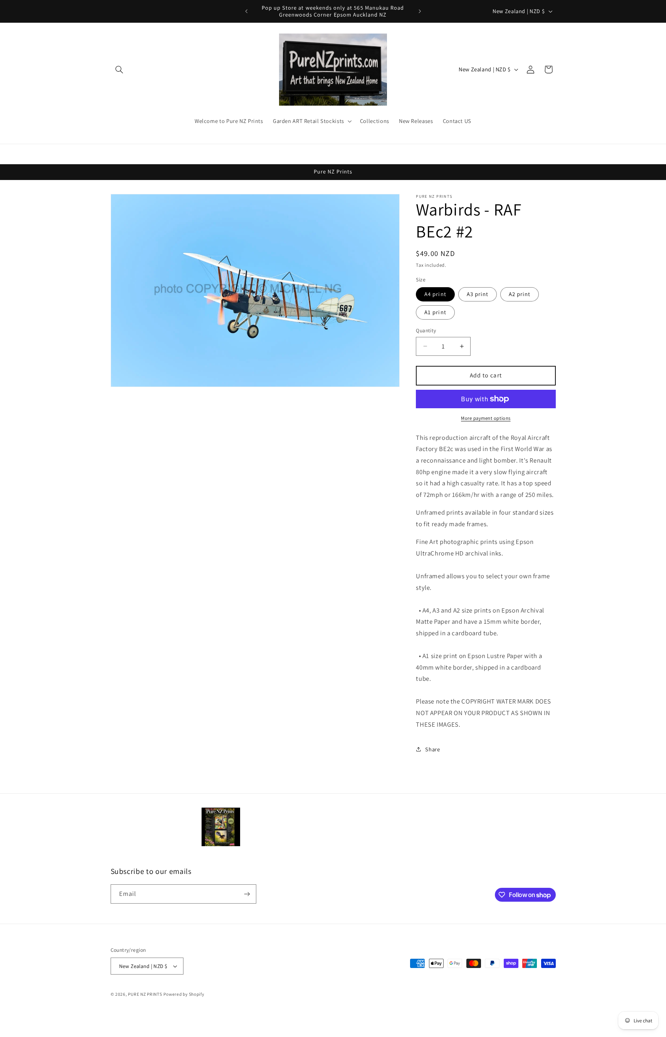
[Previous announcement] (246, 11)
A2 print (519, 294)
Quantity (426, 330)
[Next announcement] (419, 11)
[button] (119, 69)
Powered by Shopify (183, 994)
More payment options (486, 418)
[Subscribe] (247, 893)
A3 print (477, 294)
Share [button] (432, 749)
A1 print (435, 312)
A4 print (435, 294)
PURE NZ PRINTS (145, 994)
